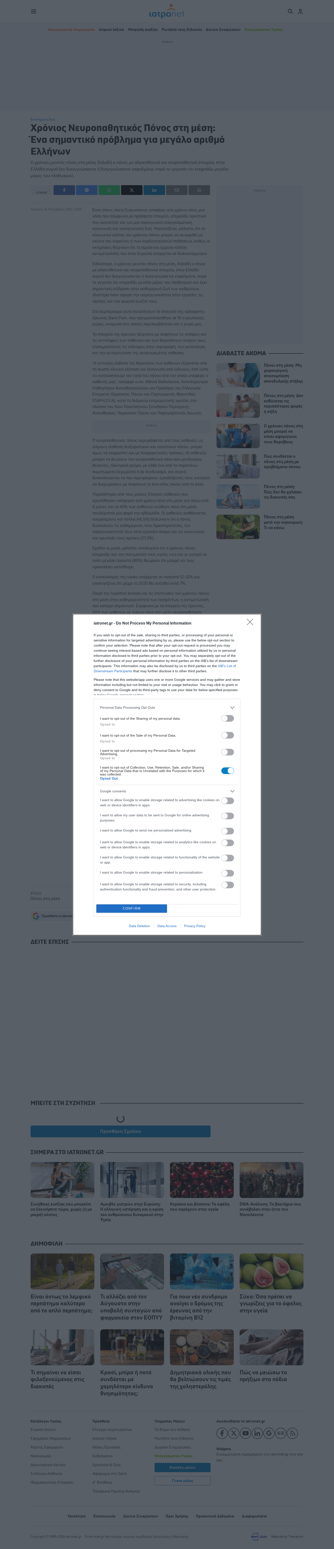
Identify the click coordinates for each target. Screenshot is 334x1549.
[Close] (251, 623)
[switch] (227, 718)
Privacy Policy (194, 926)
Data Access (167, 926)
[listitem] (167, 707)
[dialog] (167, 774)
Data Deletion (139, 926)
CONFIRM (132, 908)
